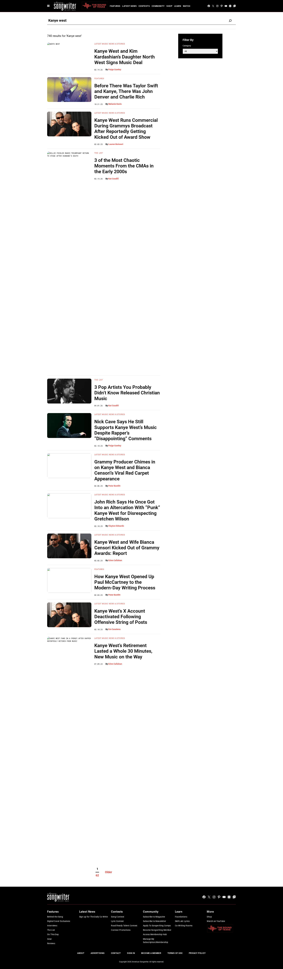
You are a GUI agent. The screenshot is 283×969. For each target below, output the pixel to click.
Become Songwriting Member (157, 930)
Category (187, 45)
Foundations (181, 917)
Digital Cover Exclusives (58, 921)
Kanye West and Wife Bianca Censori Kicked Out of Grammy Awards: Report (126, 547)
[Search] (230, 20)
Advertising (98, 953)
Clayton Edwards (116, 526)
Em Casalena (114, 629)
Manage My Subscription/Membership (155, 940)
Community (158, 6)
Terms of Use (174, 953)
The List (98, 153)
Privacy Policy (197, 953)
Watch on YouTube (216, 921)
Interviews (52, 925)
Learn (177, 6)
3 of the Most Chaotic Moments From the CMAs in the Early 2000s (124, 165)
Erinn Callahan (115, 560)
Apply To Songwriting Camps (157, 925)
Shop (169, 6)
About (80, 953)
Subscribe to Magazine (154, 917)
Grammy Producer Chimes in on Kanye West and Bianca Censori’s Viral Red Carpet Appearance (124, 470)
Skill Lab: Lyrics (182, 921)
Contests (144, 6)
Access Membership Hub (155, 934)
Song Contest (117, 917)
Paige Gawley (114, 69)
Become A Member (151, 953)
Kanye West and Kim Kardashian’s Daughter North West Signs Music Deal (124, 56)
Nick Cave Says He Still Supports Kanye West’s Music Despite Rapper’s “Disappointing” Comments (125, 430)
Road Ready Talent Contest (124, 925)
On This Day (53, 934)
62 (97, 875)
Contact (116, 953)
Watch (186, 6)
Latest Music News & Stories (109, 44)
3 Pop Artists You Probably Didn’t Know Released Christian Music (127, 392)
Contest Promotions (121, 930)
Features (115, 6)
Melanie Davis (115, 104)
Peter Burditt (114, 486)
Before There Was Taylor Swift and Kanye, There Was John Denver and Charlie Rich (126, 91)
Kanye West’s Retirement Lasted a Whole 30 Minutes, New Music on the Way (123, 651)
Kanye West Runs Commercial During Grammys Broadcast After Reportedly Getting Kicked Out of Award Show (126, 128)
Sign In (131, 953)
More (210, 911)
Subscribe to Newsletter (154, 921)
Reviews (51, 943)
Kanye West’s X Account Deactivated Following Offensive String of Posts (120, 616)
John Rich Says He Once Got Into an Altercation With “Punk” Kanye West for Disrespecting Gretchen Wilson (127, 510)
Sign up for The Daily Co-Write (93, 917)
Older (108, 872)
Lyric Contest (117, 921)
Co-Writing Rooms (183, 925)
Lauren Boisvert (115, 144)
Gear (49, 939)
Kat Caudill (113, 178)
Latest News (129, 6)
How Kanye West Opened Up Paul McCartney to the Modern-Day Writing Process (124, 582)
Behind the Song (55, 917)
